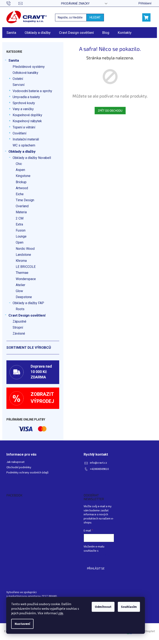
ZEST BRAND (49, 596)
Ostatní (18, 79)
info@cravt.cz (98, 463)
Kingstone (23, 176)
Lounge (21, 236)
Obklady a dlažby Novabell (32, 158)
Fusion (20, 230)
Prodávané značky (75, 3)
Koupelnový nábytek (27, 121)
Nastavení (22, 624)
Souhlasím (129, 607)
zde (60, 613)
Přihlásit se (96, 568)
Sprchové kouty (24, 103)
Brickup (21, 182)
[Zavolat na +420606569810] (12, 3)
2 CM (19, 218)
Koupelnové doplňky (27, 115)
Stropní (18, 327)
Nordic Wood (25, 249)
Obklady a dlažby (22, 151)
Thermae (22, 273)
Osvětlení (19, 133)
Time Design (25, 200)
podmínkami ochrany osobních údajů (96, 557)
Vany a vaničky (23, 109)
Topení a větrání (24, 127)
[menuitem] (11, 32)
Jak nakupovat (15, 462)
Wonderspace (26, 279)
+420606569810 (99, 469)
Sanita (13, 60)
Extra (19, 224)
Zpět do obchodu (110, 110)
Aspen (20, 170)
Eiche (20, 194)
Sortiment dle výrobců (28, 347)
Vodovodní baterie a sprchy (32, 91)
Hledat (95, 17)
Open (19, 242)
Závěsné (19, 333)
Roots (20, 309)
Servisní (18, 85)
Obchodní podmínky (18, 467)
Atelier (20, 285)
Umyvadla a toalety (26, 97)
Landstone (23, 255)
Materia (21, 212)
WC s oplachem (24, 145)
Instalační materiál (26, 139)
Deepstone (24, 297)
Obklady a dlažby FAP (28, 303)
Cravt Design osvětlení (27, 315)
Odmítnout (103, 607)
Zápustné (19, 321)
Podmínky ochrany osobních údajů (27, 473)
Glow (19, 291)
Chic (19, 164)
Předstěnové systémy (29, 67)
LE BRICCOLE (26, 267)
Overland (22, 206)
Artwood (22, 188)
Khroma (21, 261)
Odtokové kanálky (25, 73)
